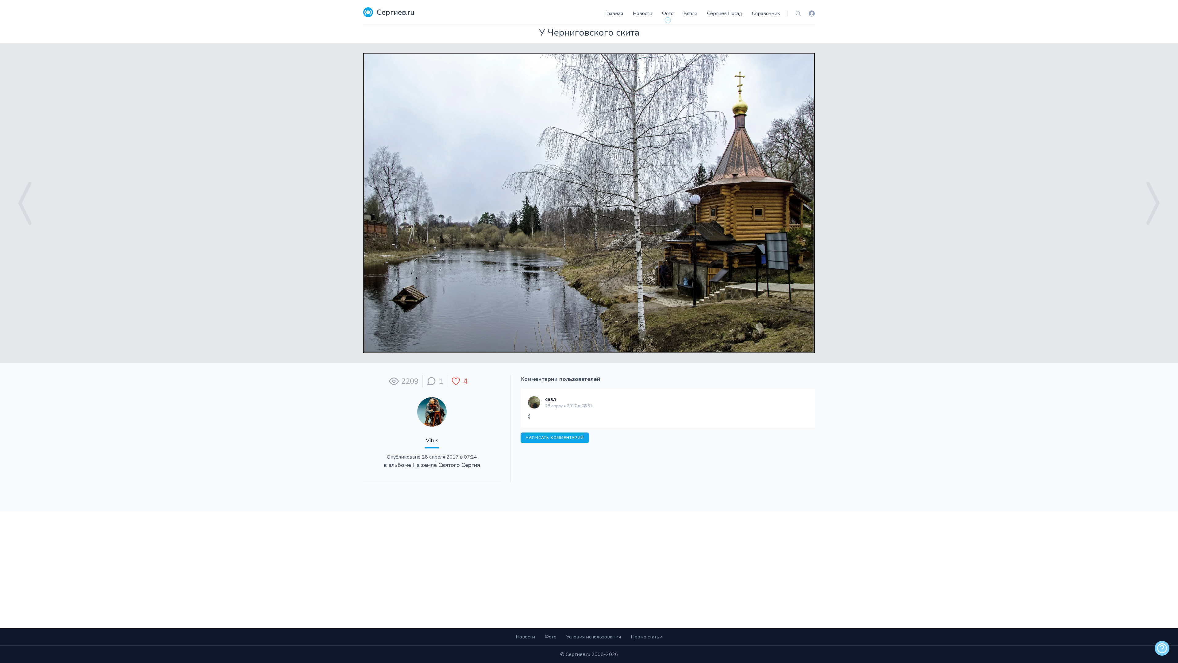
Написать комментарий (555, 437)
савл (550, 399)
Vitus (432, 440)
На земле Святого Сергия (446, 465)
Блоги (690, 13)
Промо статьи (646, 637)
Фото (668, 13)
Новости (642, 13)
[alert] (1162, 648)
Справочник (766, 13)
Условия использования (593, 637)
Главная (614, 13)
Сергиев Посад (724, 13)
